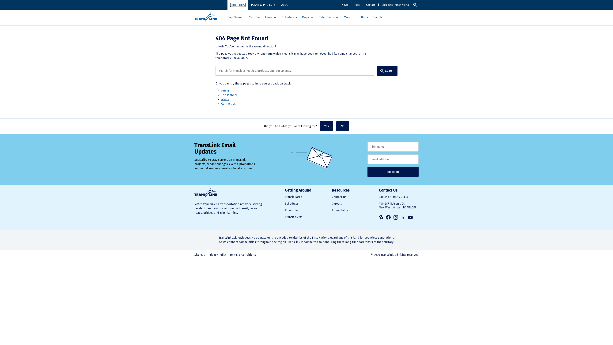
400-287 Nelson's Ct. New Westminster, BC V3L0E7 (397, 205)
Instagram (396, 217)
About (285, 5)
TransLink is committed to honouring (312, 242)
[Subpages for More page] (353, 18)
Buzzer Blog (381, 217)
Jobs (357, 4)
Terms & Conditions (243, 255)
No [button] (342, 126)
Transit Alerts (293, 217)
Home (225, 90)
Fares (268, 17)
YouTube (410, 217)
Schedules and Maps (295, 17)
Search (415, 5)
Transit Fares (293, 197)
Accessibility (340, 210)
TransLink (205, 193)
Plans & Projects (263, 5)
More (347, 17)
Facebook (388, 217)
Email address (393, 159)
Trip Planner (235, 17)
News (345, 4)
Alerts (364, 17)
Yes (326, 126)
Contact (370, 4)
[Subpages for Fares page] (275, 18)
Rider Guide (326, 17)
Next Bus (254, 17)
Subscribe (393, 172)
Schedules (291, 203)
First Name (393, 147)
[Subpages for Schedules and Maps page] (312, 18)
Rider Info (238, 5)
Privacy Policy (217, 255)
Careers (337, 203)
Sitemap (199, 255)
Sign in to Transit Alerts (395, 4)
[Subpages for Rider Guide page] (337, 18)
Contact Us (228, 103)
